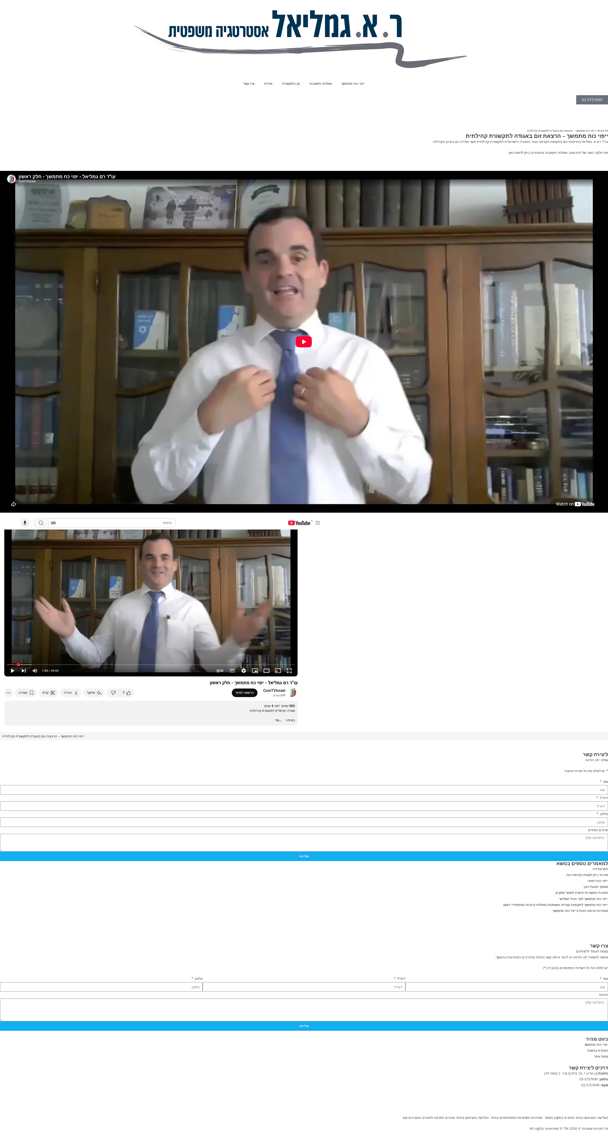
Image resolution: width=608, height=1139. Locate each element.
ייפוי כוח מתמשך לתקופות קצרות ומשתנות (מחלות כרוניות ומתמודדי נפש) (555, 904)
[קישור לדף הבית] (304, 39)
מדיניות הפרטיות (530, 1117)
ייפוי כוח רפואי (598, 880)
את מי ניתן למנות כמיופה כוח (587, 874)
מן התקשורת (291, 83)
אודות (268, 83)
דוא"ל (603, 797)
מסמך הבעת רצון (596, 886)
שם (605, 781)
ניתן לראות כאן (519, 152)
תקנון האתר (553, 1117)
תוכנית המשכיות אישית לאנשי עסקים (582, 892)
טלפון (603, 813)
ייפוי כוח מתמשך (353, 83)
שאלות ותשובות (320, 83)
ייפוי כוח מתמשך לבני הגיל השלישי (583, 898)
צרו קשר (249, 83)
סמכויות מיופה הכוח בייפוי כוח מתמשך (580, 910)
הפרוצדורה (600, 869)
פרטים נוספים (598, 830)
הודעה (603, 994)
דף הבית (603, 130)
